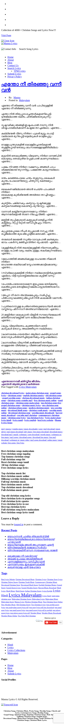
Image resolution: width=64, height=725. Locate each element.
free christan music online (45, 400)
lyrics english (30, 420)
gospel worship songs (11, 398)
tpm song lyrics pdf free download (41, 607)
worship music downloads (43, 413)
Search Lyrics (14, 68)
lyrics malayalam (53, 418)
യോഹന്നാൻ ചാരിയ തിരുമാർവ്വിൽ (28, 536)
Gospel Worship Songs (29, 588)
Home (10, 57)
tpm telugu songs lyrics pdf (20, 613)
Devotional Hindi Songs (29, 585)
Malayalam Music (51, 599)
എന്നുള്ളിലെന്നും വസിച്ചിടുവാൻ (26, 561)
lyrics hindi (6, 420)
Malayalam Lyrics (38, 599)
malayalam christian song (37, 393)
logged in (18, 524)
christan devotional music (33, 398)
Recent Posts (9, 530)
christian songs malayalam (27, 403)
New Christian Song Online (53, 602)
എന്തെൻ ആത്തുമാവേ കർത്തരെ (20, 384)
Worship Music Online (9, 616)
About (10, 60)
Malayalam (24, 100)
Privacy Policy (14, 76)
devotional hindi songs (17, 410)
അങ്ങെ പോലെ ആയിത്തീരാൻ (25, 559)
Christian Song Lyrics (54, 579)
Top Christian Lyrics (38, 605)
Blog (9, 62)
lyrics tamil (18, 420)
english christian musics (33, 395)
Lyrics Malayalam (28, 387)
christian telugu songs (17, 408)
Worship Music (35, 613)
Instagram (6, 691)
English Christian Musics (47, 585)
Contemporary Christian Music (46, 582)
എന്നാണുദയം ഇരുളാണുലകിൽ (26, 564)
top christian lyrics (35, 418)
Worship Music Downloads (51, 613)
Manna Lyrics (19, 602)
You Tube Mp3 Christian (27, 616)
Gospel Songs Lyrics (13, 588)
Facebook (6, 685)
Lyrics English (47, 591)
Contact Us (12, 65)
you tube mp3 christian (27, 415)
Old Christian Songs (23, 605)
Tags (4, 573)
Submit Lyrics (14, 73)
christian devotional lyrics (12, 393)
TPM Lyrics (19, 71)
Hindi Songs (20, 591)
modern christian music (39, 408)
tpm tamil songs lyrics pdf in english (39, 610)
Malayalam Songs (7, 602)
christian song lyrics (17, 418)
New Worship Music (8, 605)
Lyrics (10, 647)
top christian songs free (51, 403)
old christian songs (54, 395)
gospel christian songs (10, 405)
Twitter (4, 688)
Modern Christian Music (33, 602)
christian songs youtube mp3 (20, 400)
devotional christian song (19, 413)
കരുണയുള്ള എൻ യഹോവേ (24, 567)
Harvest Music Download (47, 588)
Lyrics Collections (16, 650)
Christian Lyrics (40, 579)
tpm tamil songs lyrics (17, 610)
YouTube (5, 694)
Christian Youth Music (26, 582)
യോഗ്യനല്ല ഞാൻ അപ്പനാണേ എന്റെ (30, 544)
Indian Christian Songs (33, 591)
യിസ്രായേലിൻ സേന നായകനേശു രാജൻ (32, 550)
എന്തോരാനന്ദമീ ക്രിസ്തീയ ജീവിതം (20, 381)
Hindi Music (10, 591)
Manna (17, 97)
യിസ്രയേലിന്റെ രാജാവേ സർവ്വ (26, 547)
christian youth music (38, 410)
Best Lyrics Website (8, 579)
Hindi (10, 644)
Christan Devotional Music (25, 579)
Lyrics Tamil (46, 596)
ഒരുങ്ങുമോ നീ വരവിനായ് (22, 556)
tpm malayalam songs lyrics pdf (17, 607)
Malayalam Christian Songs (21, 599)
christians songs (15, 395)
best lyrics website (45, 420)
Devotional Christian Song (10, 585)
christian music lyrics (31, 405)
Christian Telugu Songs (9, 582)
